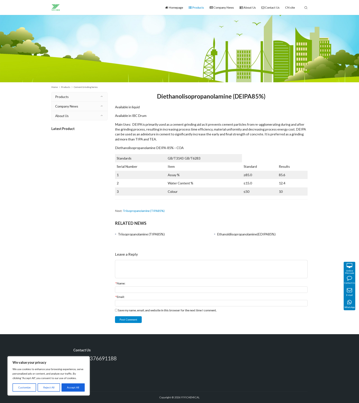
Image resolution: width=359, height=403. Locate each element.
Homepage (176, 7)
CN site (290, 7)
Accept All (73, 387)
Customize (24, 387)
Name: (120, 283)
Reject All (48, 387)
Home (54, 87)
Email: (120, 296)
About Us (249, 7)
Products (198, 7)
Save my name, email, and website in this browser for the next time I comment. (167, 310)
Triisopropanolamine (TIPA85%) (144, 210)
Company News (224, 7)
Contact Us (272, 7)
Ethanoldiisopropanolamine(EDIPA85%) (246, 234)
